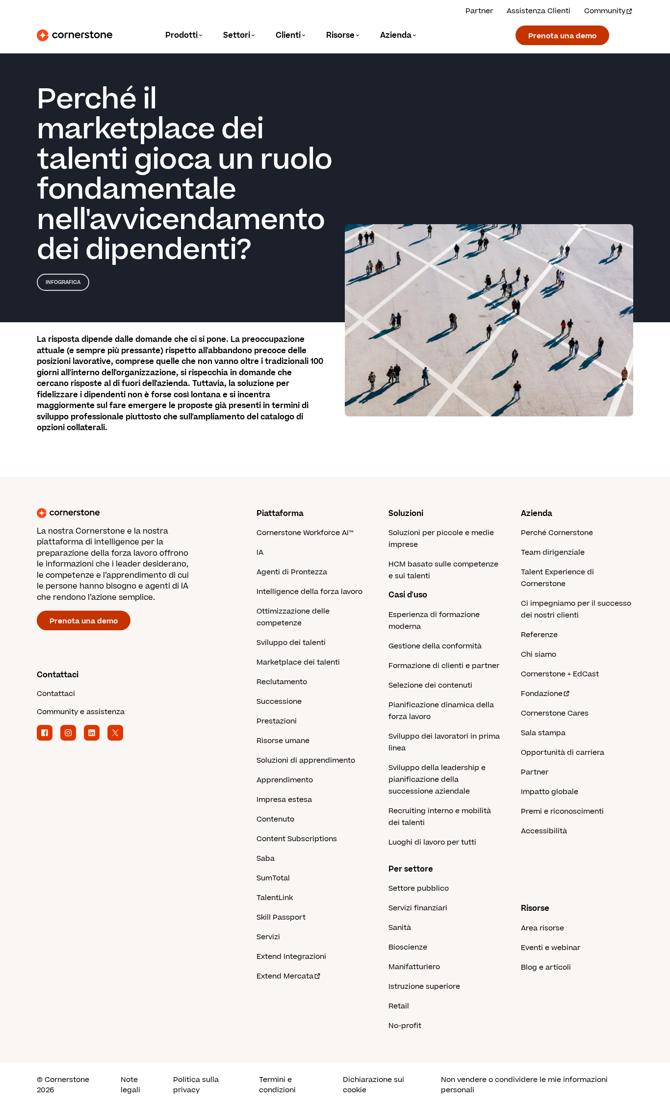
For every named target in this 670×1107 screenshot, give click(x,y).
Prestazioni (277, 721)
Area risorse (542, 928)
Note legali (130, 1085)
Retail (398, 1006)
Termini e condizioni (277, 1085)
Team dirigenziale (553, 552)
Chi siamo (538, 654)
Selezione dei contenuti (430, 685)
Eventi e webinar (550, 948)
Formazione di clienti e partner (443, 666)
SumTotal (273, 878)
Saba (266, 858)
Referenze (539, 635)
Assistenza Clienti (538, 11)
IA (260, 552)
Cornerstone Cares (555, 713)
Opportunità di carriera (562, 752)
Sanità (399, 928)
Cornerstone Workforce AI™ (305, 533)
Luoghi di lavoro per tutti (432, 842)
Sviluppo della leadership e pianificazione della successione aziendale (437, 780)
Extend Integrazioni (291, 957)
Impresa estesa (284, 800)
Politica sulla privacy (196, 1085)
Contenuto (275, 819)
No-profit (404, 1026)
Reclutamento (282, 682)
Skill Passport (281, 917)
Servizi (268, 937)
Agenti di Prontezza (292, 572)
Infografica (63, 282)
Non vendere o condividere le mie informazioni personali (524, 1085)
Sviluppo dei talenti (291, 643)
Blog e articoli (546, 967)
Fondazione (542, 694)
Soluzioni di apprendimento (306, 760)
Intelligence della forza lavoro (309, 592)
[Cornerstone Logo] (74, 35)
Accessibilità (544, 831)
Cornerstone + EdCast (560, 674)
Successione (279, 701)
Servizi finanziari (417, 908)
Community (604, 11)
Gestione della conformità (435, 646)
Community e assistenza (81, 712)
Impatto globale (549, 792)
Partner (479, 11)
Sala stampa (543, 733)
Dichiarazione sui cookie (373, 1085)
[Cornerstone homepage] (131, 513)
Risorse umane (283, 741)
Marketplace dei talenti (298, 662)
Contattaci (56, 694)
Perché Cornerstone (557, 533)
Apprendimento (285, 780)
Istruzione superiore (424, 986)
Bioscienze (407, 947)
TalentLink (275, 898)
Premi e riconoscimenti (562, 811)
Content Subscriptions (297, 839)
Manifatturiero (414, 967)
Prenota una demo (562, 36)
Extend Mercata (285, 976)
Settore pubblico (418, 888)
